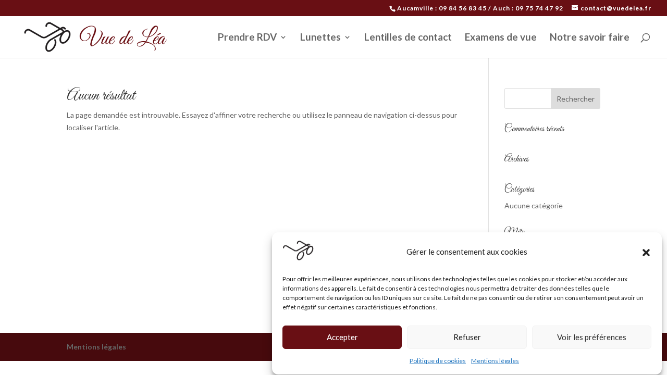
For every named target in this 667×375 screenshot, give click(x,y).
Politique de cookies (438, 361)
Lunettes (320, 38)
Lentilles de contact (408, 38)
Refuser (467, 337)
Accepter (342, 337)
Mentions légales (495, 361)
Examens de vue (501, 38)
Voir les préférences (591, 337)
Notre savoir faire (589, 38)
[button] (646, 252)
